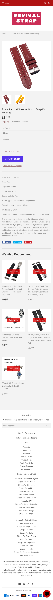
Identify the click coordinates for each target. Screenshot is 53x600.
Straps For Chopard (26, 494)
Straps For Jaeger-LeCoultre (26, 504)
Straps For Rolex (26, 530)
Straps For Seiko (26, 533)
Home (4, 34)
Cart (49, 3)
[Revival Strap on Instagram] (28, 584)
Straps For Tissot (26, 546)
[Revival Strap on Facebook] (19, 584)
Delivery (26, 453)
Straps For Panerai (26, 514)
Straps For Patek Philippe (26, 520)
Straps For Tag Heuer (26, 542)
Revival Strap (28, 591)
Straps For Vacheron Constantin (26, 552)
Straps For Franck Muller (26, 498)
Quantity (5, 139)
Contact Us (26, 450)
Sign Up (47, 426)
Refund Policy (26, 469)
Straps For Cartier (26, 491)
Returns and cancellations (26, 438)
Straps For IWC (26, 501)
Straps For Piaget (27, 523)
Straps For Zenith (26, 555)
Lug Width (6, 128)
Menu (7, 3)
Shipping (5, 122)
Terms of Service (26, 466)
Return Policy (26, 457)
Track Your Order (26, 463)
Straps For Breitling (26, 488)
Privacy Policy (26, 460)
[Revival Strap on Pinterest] (24, 584)
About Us (26, 447)
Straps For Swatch (26, 539)
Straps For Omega (26, 510)
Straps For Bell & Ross (26, 482)
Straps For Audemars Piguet (26, 478)
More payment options (12, 166)
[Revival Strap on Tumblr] (32, 584)
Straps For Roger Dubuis (26, 526)
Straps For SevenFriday (26, 536)
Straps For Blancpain (26, 485)
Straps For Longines (26, 507)
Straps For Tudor (26, 549)
